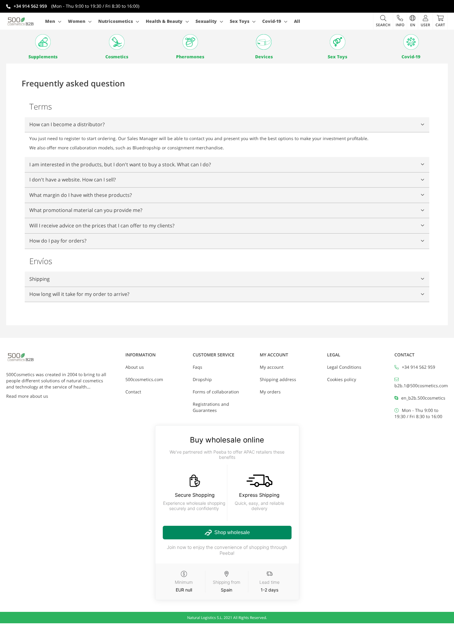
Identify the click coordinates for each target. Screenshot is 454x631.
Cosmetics (116, 56)
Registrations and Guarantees (211, 407)
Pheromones (190, 56)
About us (134, 367)
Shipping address (278, 379)
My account (272, 367)
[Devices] (264, 42)
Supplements (42, 56)
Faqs (197, 367)
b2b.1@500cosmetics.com (421, 385)
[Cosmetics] (116, 42)
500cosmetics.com (144, 379)
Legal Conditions (344, 367)
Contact (133, 392)
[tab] (227, 125)
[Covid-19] (411, 42)
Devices (264, 56)
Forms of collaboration (216, 392)
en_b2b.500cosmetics (423, 398)
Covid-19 (410, 56)
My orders (270, 392)
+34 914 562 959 (418, 367)
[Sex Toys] (337, 42)
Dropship (202, 379)
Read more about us (27, 396)
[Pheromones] (190, 42)
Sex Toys (337, 56)
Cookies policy (341, 379)
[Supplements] (43, 42)
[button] (400, 21)
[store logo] (20, 21)
